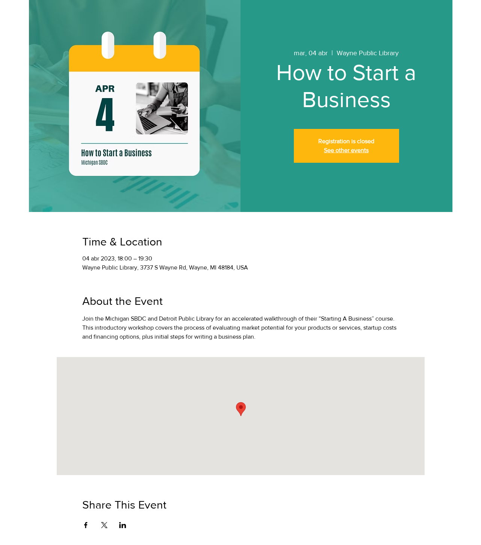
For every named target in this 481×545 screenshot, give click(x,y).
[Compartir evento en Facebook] (85, 525)
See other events (346, 150)
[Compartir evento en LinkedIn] (122, 525)
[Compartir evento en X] (104, 525)
